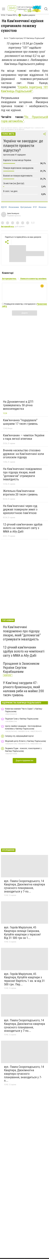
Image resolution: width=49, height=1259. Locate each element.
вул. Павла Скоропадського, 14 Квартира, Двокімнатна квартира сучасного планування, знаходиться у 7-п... (24, 1073)
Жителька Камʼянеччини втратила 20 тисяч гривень (20, 492)
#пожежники (14, 207)
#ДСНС (4, 207)
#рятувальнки (25, 207)
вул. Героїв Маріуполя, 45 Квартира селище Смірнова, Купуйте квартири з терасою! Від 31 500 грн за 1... (22, 933)
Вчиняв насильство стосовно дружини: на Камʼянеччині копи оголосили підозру (23, 454)
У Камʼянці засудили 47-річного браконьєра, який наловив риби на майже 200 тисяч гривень (23, 689)
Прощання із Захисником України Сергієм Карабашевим (21, 667)
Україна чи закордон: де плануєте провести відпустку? (23, 146)
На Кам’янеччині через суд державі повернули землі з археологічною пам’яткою (20, 509)
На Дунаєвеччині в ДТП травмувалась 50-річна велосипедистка (18, 405)
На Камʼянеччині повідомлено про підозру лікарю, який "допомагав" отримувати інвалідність (22, 474)
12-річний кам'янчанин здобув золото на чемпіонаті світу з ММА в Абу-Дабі (22, 528)
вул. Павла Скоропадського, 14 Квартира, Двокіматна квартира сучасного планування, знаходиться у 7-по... (24, 886)
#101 (35, 207)
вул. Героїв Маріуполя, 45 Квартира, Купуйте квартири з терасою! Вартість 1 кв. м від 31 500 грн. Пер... (24, 979)
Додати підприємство (24, 760)
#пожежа (42, 207)
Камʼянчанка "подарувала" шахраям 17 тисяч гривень (20, 422)
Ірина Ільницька (13, 213)
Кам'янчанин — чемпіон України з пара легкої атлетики (23, 437)
